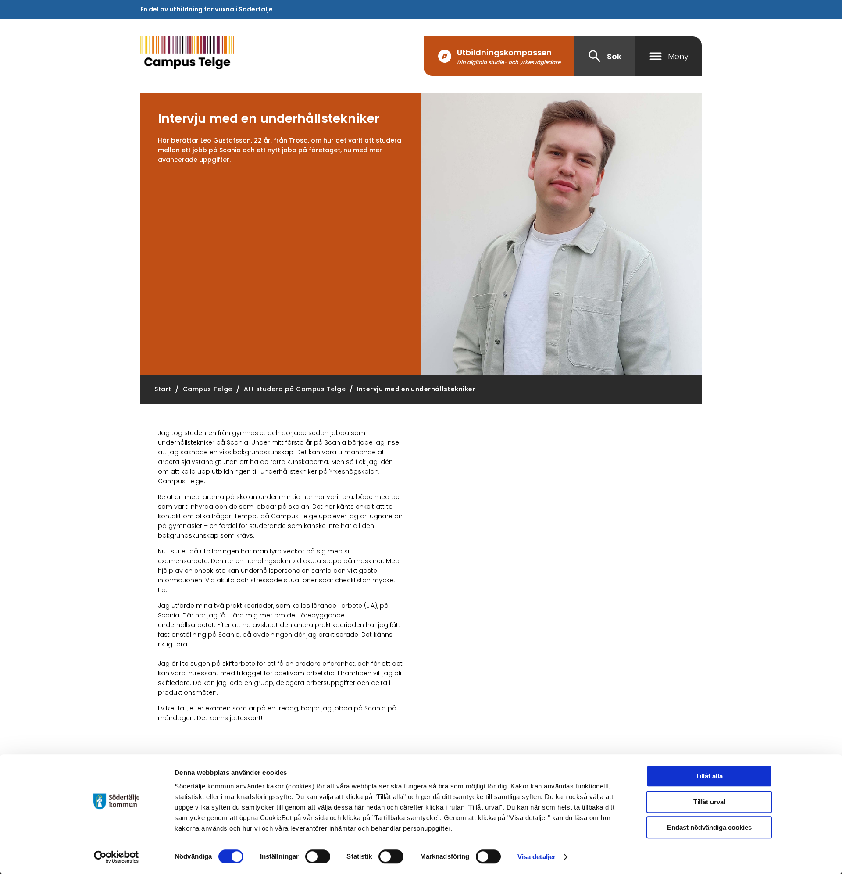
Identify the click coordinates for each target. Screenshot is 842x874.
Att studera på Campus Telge (295, 389)
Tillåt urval (709, 802)
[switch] (317, 856)
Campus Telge (207, 389)
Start (162, 389)
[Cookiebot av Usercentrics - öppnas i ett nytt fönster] (116, 856)
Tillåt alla (709, 776)
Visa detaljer (536, 856)
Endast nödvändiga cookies (709, 827)
